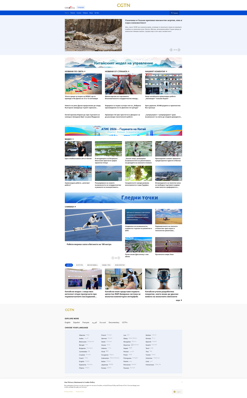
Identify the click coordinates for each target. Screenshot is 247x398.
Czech (83, 358)
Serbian (151, 335)
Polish (128, 355)
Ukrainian (153, 358)
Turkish (150, 355)
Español (76, 322)
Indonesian (110, 358)
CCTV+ (125, 322)
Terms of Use (80, 391)
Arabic (83, 338)
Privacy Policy (68, 391)
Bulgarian (86, 348)
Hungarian (107, 355)
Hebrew (106, 348)
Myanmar (131, 345)
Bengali (83, 345)
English (67, 322)
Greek (106, 342)
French (106, 335)
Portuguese (131, 358)
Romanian (130, 365)
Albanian (84, 335)
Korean (106, 368)
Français (85, 322)
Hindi (104, 352)
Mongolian (130, 342)
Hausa (105, 345)
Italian (106, 361)
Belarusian (86, 342)
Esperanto (86, 365)
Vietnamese (153, 365)
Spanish (151, 342)
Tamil (149, 348)
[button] (171, 50)
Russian (129, 368)
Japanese (107, 365)
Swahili (151, 345)
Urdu (149, 361)
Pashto (128, 361)
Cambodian (84, 352)
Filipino (84, 368)
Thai (149, 352)
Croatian (85, 355)
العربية (94, 322)
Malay (130, 338)
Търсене (175, 13)
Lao (127, 335)
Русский (103, 322)
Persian (129, 352)
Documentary (114, 322)
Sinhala (150, 338)
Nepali (128, 348)
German (106, 338)
